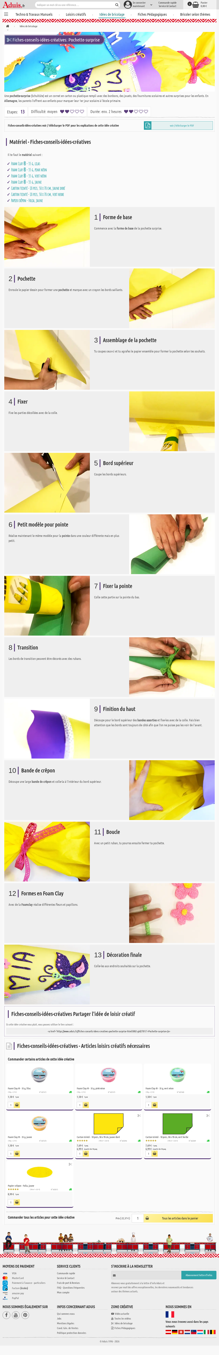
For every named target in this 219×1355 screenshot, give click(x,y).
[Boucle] (47, 851)
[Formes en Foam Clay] (172, 912)
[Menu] (6, 13)
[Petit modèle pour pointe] (172, 544)
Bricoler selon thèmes (195, 14)
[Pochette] (172, 298)
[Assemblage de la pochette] (47, 359)
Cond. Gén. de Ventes (67, 1328)
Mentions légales (65, 1323)
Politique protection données (71, 1332)
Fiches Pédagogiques (152, 14)
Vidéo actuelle (122, 1313)
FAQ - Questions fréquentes (71, 1287)
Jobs (59, 1318)
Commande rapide (167, 2)
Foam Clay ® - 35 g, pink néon (29, 169)
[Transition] (172, 667)
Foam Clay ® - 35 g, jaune (26, 182)
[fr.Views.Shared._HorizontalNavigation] (8, 26)
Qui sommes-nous (66, 1313)
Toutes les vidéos (122, 1318)
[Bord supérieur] (47, 482)
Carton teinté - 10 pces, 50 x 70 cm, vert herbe (37, 194)
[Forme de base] (47, 236)
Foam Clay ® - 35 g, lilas (25, 163)
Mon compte (63, 1292)
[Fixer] (172, 421)
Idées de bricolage (112, 14)
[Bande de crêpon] (172, 789)
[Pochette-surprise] (109, 62)
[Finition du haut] (47, 728)
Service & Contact (167, 6)
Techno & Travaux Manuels (34, 14)
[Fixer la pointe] (47, 605)
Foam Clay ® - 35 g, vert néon (29, 175)
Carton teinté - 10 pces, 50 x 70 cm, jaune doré (38, 188)
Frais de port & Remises (68, 1282)
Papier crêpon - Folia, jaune (27, 200)
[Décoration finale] (47, 974)
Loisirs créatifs (76, 14)
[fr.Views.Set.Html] (17, 1105)
